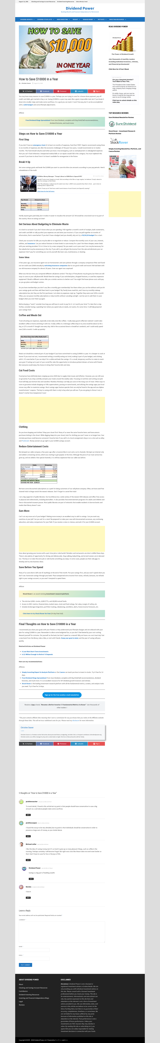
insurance (31, 243)
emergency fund (39, 145)
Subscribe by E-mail (81, 1)
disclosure (75, 720)
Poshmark (25, 441)
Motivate (101, 19)
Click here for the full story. (46, 191)
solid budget (28, 105)
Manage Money (88, 19)
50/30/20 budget (88, 235)
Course (62, 672)
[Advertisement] (62, 410)
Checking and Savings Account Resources (43, 1)
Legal (21, 1001)
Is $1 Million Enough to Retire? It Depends (37, 654)
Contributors (23, 991)
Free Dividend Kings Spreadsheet (38, 120)
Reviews (22, 1005)
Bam (66, 1040)
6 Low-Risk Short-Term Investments (35, 651)
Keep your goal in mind (69, 638)
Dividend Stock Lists (44, 19)
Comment (22, 920)
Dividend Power (80, 8)
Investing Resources (116, 19)
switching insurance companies (55, 265)
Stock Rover (26, 683)
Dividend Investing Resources (65, 1)
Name (21, 946)
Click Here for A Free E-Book (119, 69)
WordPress (58, 1040)
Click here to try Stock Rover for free (36, 613)
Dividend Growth (26, 19)
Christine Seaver (26, 83)
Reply (28, 815)
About (21, 984)
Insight (75, 19)
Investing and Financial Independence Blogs (34, 998)
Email (21, 955)
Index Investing (62, 19)
